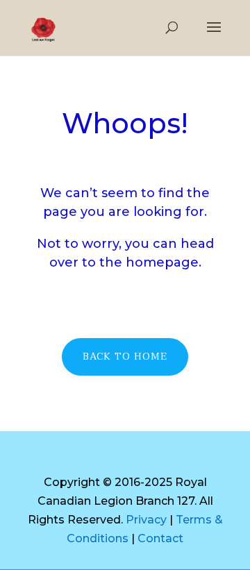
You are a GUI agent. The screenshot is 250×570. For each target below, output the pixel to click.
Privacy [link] (146, 519)
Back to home (125, 356)
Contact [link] (160, 538)
